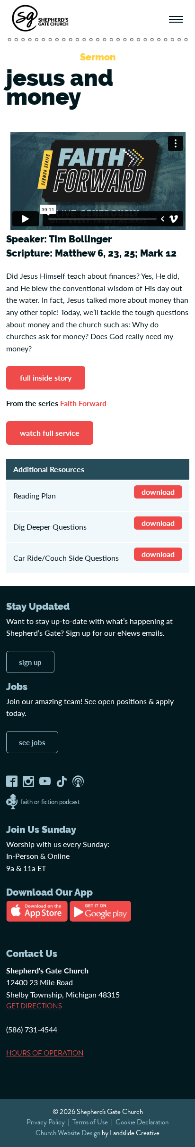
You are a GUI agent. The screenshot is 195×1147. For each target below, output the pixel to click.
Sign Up (30, 662)
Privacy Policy (46, 1122)
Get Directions (34, 1006)
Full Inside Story (45, 377)
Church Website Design (67, 1133)
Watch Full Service (50, 432)
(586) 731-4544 (31, 1029)
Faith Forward (83, 403)
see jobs (32, 742)
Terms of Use (90, 1122)
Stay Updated (38, 606)
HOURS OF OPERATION (45, 1053)
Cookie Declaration (141, 1122)
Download (158, 491)
